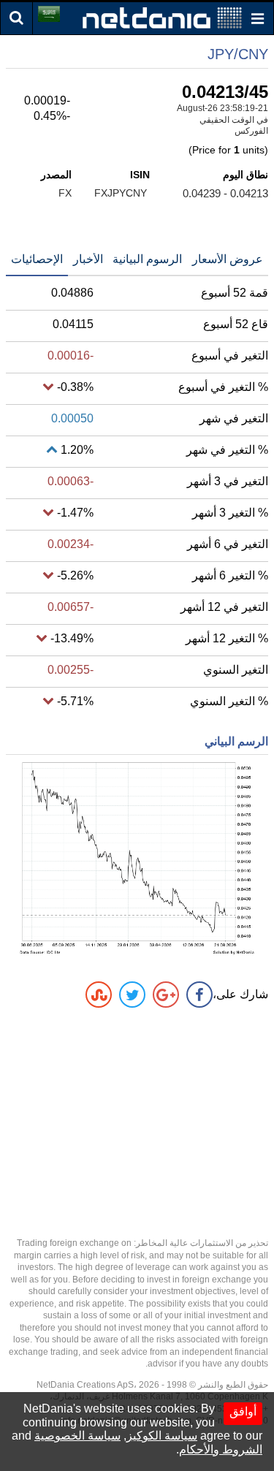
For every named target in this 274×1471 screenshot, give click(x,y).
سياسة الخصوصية (77, 1435)
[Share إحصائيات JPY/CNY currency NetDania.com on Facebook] (199, 994)
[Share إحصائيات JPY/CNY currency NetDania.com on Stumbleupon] (98, 994)
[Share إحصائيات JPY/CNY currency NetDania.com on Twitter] (132, 994)
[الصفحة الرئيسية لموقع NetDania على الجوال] (162, 17)
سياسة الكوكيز (161, 1435)
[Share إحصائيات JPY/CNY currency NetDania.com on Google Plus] (166, 994)
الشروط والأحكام (220, 1449)
